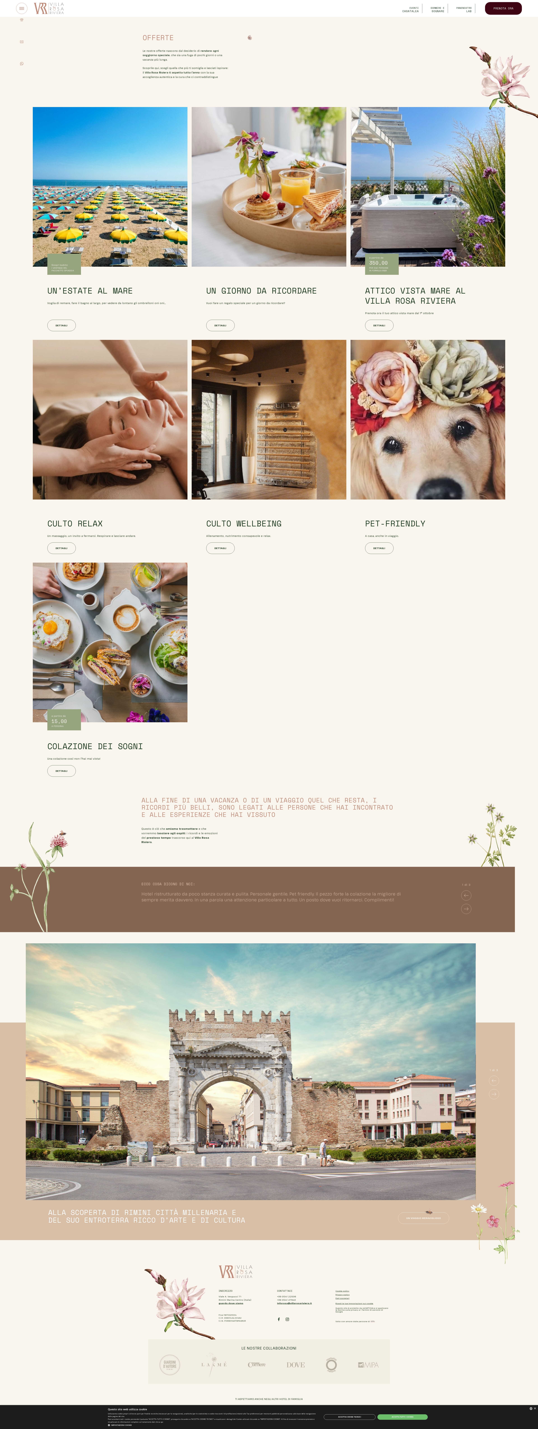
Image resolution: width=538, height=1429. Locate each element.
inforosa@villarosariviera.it (294, 1303)
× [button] (535, 1408)
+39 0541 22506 (286, 1296)
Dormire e (438, 9)
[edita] (373, 1321)
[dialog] (269, 1417)
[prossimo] (494, 1094)
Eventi (410, 9)
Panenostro (464, 9)
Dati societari (342, 1298)
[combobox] (531, 1408)
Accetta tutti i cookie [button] (403, 1417)
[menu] (21, 8)
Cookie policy (342, 1291)
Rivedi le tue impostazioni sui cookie (354, 1303)
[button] (212, 1425)
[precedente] (494, 1081)
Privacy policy (343, 1294)
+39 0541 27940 (286, 1299)
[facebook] (279, 1319)
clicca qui (159, 1422)
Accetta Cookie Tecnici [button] (349, 1417)
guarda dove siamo (231, 1303)
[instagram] (287, 1319)
